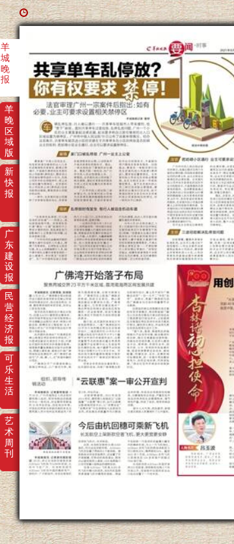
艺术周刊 (9, 429)
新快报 (9, 180)
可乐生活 (9, 367)
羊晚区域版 (9, 118)
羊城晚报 (5, 56)
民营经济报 (9, 305)
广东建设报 (9, 243)
